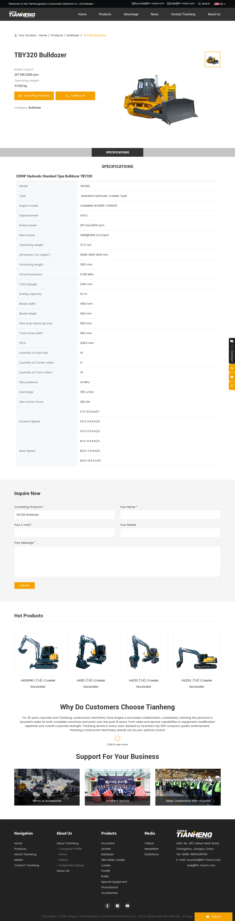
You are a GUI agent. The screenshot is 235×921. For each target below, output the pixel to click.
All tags (187, 916)
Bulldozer (73, 35)
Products (57, 35)
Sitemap (174, 916)
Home (43, 35)
